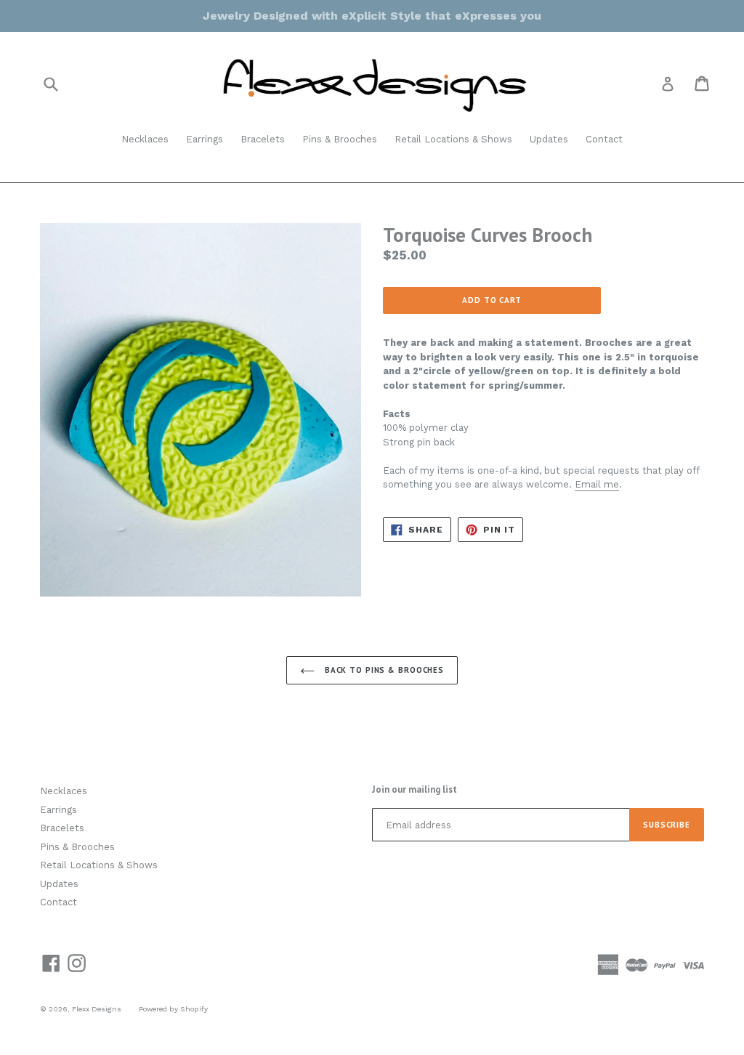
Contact (604, 139)
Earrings (204, 139)
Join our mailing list (414, 790)
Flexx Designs (96, 1009)
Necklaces (145, 139)
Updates (549, 139)
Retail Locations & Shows (453, 139)
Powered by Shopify (173, 1009)
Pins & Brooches (339, 139)
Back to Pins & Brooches (383, 670)
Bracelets (262, 139)
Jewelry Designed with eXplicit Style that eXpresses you (372, 16)
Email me (597, 484)
